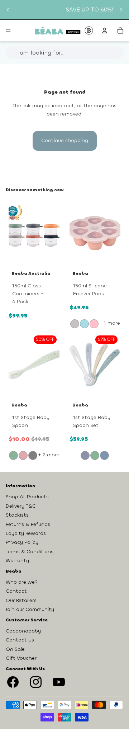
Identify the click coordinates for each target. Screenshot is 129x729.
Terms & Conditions (29, 551)
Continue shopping (64, 140)
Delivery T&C (21, 506)
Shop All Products (27, 496)
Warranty (17, 560)
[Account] (105, 30)
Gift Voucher (21, 658)
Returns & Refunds (28, 524)
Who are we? (22, 582)
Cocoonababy (23, 630)
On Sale (15, 648)
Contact (16, 591)
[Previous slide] (8, 10)
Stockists (17, 515)
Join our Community (30, 609)
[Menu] (8, 30)
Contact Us (20, 639)
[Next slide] (121, 10)
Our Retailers (21, 600)
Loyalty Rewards (26, 533)
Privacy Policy (22, 542)
